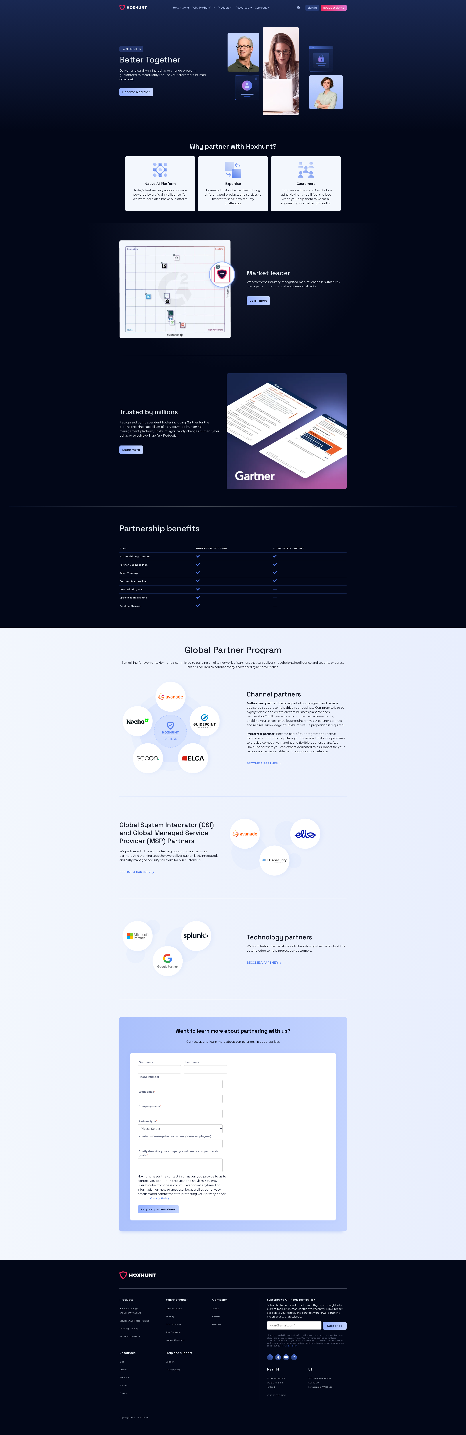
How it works (181, 7)
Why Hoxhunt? (174, 1308)
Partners (216, 1324)
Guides (123, 1369)
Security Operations (129, 1336)
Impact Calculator (175, 1340)
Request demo (333, 7)
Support (170, 1361)
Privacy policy (173, 1369)
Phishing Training (128, 1328)
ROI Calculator (173, 1324)
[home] (133, 8)
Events (123, 1393)
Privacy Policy (159, 1198)
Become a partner (136, 92)
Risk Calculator (174, 1332)
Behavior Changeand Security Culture (130, 1310)
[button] (202, 8)
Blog (121, 1361)
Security (170, 1316)
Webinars (124, 1377)
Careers (216, 1316)
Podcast (123, 1385)
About (215, 1308)
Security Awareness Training (134, 1320)
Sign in (312, 7)
